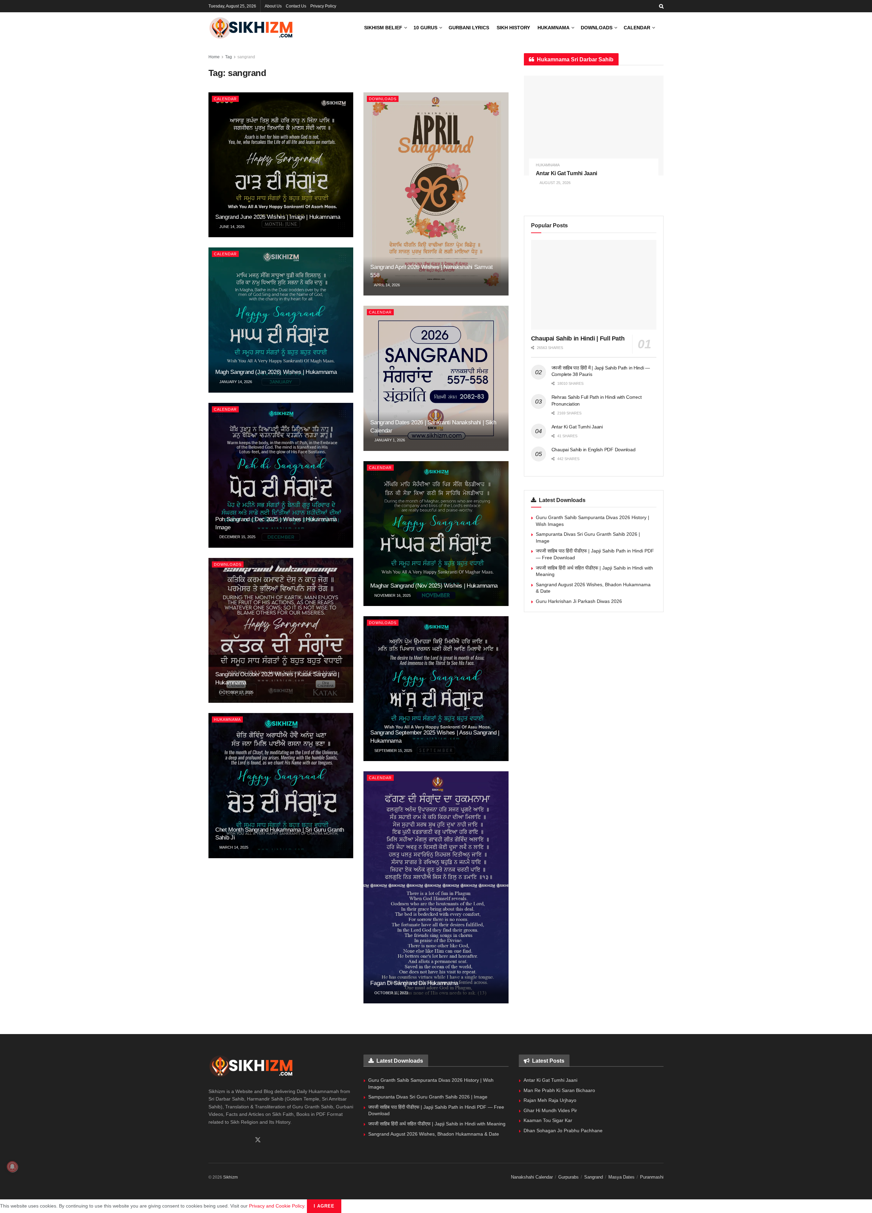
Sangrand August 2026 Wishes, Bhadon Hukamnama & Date (433, 1134)
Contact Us (296, 6)
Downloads (596, 27)
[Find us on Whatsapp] (222, 1140)
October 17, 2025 (235, 692)
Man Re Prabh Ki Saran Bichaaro (559, 1090)
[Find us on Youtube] (245, 1140)
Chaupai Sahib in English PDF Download (593, 449)
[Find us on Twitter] (258, 1140)
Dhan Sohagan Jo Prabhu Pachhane (563, 1130)
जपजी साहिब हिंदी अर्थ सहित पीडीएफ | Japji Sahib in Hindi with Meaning (436, 1123)
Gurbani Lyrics (469, 27)
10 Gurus (425, 27)
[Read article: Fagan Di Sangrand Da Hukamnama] (435, 887)
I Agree (324, 1206)
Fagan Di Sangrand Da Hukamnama (414, 983)
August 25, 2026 (555, 183)
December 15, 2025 (236, 537)
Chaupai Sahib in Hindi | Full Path (578, 338)
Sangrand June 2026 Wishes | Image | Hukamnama (277, 217)
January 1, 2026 (389, 440)
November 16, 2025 (392, 595)
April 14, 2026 (386, 285)
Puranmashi (652, 1177)
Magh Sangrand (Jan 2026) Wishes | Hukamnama (276, 372)
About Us (273, 6)
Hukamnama (554, 27)
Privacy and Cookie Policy (276, 1206)
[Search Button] (661, 6)
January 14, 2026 (235, 382)
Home (214, 57)
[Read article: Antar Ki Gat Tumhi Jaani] (594, 126)
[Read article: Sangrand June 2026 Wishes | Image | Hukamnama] (280, 164)
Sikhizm (230, 1177)
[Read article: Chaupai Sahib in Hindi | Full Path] (593, 285)
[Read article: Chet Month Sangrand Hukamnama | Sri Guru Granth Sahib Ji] (280, 785)
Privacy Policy (323, 6)
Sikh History (513, 27)
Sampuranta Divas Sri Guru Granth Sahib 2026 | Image (427, 1097)
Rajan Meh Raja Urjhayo (550, 1100)
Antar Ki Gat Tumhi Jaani (566, 173)
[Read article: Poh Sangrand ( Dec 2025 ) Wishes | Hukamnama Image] (280, 475)
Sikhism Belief (383, 27)
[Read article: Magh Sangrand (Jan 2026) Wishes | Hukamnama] (280, 319)
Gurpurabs (568, 1177)
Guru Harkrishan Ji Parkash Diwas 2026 (579, 601)
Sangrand (593, 1177)
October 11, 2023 (390, 993)
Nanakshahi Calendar (532, 1177)
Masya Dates (621, 1177)
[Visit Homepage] (251, 27)
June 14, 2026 (231, 227)
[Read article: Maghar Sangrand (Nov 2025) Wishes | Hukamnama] (435, 533)
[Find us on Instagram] (234, 1140)
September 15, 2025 (392, 750)
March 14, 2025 (233, 847)
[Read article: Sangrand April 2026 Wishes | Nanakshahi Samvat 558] (435, 194)
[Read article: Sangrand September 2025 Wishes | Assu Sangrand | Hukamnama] (435, 688)
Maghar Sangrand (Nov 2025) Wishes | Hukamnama (434, 585)
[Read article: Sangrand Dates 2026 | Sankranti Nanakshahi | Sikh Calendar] (435, 378)
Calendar (637, 27)
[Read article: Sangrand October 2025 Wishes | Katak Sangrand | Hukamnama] (280, 630)
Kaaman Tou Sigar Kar (548, 1120)
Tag (228, 57)
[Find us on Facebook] (210, 1140)
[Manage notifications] (12, 1166)
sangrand (246, 57)
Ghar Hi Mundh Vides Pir (550, 1110)
